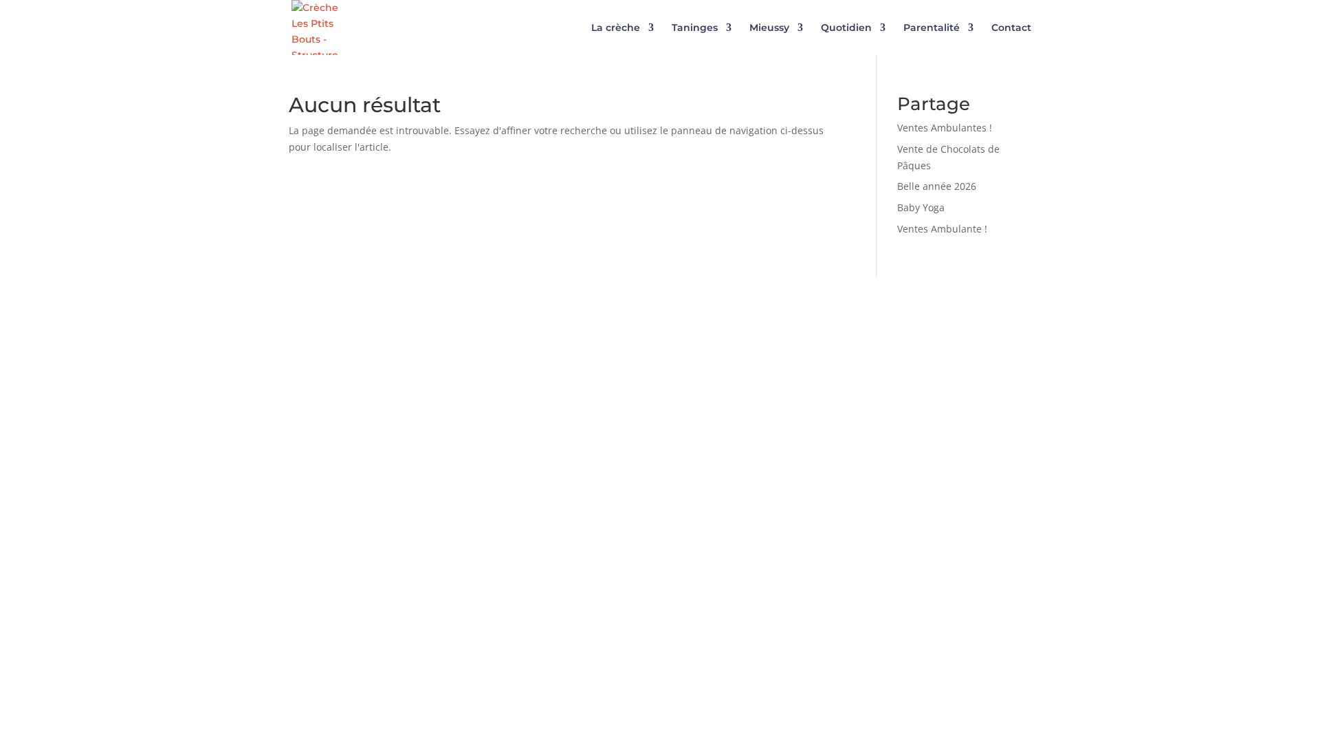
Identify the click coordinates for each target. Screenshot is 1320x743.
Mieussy (769, 28)
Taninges (695, 28)
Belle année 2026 (936, 186)
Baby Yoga (921, 207)
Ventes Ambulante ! (942, 228)
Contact (1011, 28)
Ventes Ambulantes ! (944, 127)
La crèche (615, 28)
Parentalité (931, 28)
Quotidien (846, 28)
